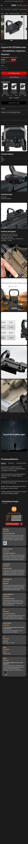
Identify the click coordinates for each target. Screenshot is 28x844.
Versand (2, 61)
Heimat (2, 13)
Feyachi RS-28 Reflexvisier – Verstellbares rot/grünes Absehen (5, 92)
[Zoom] (22, 17)
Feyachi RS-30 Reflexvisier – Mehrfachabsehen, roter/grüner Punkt (22, 92)
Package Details (21, 463)
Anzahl (2, 65)
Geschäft (6, 13)
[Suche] (18, 5)
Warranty (11, 463)
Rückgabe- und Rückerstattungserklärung (10, 112)
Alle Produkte (7, 9)
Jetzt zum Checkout (14, 77)
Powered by (4, 503)
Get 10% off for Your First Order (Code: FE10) (14, 1)
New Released (15, 9)
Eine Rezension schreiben (12, 524)
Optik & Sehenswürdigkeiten (15, 13)
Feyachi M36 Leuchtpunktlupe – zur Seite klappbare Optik (14, 92)
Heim (2, 9)
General (3, 463)
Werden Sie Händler (23, 9)
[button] (24, 5)
